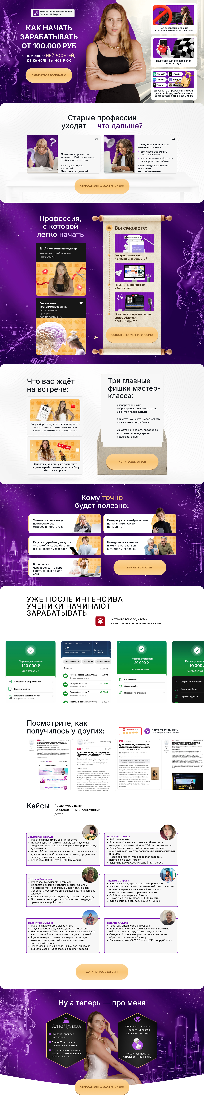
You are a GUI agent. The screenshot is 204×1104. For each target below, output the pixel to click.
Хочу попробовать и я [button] (102, 971)
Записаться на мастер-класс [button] (102, 186)
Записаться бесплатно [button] (49, 75)
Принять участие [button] (140, 567)
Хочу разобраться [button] (132, 461)
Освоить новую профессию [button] (132, 334)
